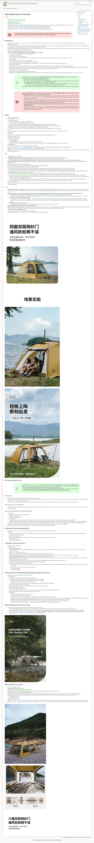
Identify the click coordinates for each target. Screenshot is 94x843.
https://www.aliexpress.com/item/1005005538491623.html (23, 612)
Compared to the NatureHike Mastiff (83, 27)
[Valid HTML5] (47, 840)
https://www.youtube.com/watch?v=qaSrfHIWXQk (19, 27)
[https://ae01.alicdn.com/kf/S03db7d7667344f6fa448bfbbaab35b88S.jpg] (25, 648)
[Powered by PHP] (41, 840)
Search (90, 2)
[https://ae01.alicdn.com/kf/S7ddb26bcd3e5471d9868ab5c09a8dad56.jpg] (32, 336)
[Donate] (35, 840)
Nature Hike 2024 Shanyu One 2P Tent (83, 32)
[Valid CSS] (52, 840)
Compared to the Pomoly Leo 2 (83, 28)
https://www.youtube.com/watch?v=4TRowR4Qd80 (20, 25)
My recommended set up (82, 19)
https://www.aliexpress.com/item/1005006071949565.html (21, 700)
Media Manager (84, 4)
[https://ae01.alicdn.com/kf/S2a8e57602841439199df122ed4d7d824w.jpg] (32, 249)
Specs (79, 15)
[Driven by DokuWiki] (58, 840)
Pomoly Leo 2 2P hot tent (13, 22)
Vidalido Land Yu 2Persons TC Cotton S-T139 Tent (53, 175)
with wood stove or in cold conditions (83, 22)
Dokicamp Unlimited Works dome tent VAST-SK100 (20, 575)
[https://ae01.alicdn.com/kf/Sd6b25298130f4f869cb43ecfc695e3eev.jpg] (25, 799)
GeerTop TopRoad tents (36, 179)
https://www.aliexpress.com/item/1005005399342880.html (72, 149)
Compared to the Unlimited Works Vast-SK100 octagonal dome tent (84, 30)
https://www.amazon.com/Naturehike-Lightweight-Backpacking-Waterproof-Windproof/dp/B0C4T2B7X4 (33, 530)
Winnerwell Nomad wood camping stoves (37, 106)
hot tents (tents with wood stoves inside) (16, 19)
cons (79, 18)
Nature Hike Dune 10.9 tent (83, 34)
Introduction (80, 14)
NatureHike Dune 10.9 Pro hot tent (15, 23)
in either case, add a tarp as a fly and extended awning (83, 25)
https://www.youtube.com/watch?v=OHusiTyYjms (19, 29)
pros (79, 17)
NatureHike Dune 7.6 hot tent (11, 8)
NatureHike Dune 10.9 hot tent (23, 72)
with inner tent (81, 20)
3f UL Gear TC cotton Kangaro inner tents (40, 94)
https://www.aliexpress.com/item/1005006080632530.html (21, 148)
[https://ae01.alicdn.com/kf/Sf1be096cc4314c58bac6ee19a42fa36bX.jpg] (32, 433)
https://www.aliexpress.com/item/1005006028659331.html (21, 147)
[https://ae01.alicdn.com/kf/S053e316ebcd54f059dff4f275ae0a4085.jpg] (25, 733)
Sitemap (89, 4)
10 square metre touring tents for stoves (16, 21)
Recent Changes (77, 4)
